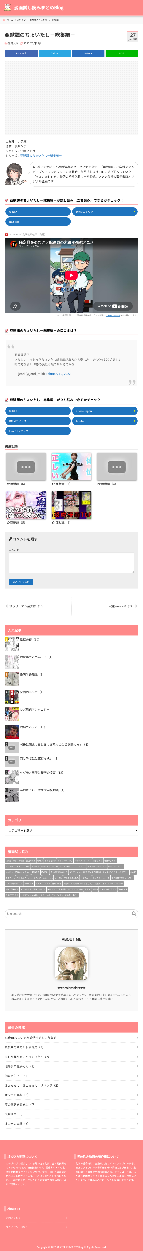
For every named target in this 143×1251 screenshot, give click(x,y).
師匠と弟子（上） (16, 1076)
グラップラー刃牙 (65, 860)
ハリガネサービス (42, 883)
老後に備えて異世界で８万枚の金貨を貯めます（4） (55, 744)
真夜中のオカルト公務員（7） (25, 1047)
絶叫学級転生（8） (32, 674)
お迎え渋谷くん (12, 889)
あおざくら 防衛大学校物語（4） (43, 790)
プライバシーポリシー (18, 1227)
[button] (134, 914)
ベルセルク (21, 877)
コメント (14, 549)
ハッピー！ (29, 883)
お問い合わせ (13, 1218)
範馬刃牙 (35, 872)
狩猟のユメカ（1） (32, 692)
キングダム (101, 866)
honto (80, 421)
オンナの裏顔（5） (17, 1095)
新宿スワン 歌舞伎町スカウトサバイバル (65, 889)
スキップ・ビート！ (82, 860)
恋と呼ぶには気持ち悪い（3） (40, 758)
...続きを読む (105, 999)
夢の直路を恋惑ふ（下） (21, 1104)
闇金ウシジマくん (115, 866)
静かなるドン (50, 860)
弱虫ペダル (30, 860)
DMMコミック (84, 211)
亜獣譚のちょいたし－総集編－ (41, 155)
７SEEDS (35, 866)
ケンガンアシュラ (115, 883)
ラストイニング (34, 877)
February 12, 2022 (58, 373)
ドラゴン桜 (45, 895)
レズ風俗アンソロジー (35, 709)
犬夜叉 (87, 889)
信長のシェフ (100, 883)
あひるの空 (97, 860)
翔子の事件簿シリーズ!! (122, 877)
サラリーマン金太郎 (49, 866)
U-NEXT (14, 211)
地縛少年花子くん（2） (20, 1066)
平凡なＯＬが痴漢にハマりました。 (78, 883)
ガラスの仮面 (18, 860)
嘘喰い (40, 860)
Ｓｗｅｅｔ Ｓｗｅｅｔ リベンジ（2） (32, 1085)
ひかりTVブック (18, 431)
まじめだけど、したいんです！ (73, 866)
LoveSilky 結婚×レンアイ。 (18, 872)
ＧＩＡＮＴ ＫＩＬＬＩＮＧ (18, 866)
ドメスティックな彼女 (29, 895)
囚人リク (91, 866)
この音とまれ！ (71, 895)
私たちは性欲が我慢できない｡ (33, 889)
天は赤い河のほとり (59, 872)
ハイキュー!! (86, 877)
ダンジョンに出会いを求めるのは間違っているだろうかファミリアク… (99, 872)
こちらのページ (113, 315)
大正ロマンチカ (12, 895)
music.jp (14, 221)
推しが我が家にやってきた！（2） (28, 1056)
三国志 (8, 860)
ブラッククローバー (14, 883)
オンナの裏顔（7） (17, 1123)
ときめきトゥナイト (101, 877)
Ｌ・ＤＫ (58, 877)
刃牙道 (95, 889)
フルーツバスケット (108, 889)
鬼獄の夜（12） (30, 639)
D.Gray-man (48, 877)
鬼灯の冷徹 (56, 883)
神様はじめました (71, 877)
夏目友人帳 (123, 889)
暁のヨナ (45, 872)
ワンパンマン (57, 895)
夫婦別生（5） (14, 1114)
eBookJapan (84, 411)
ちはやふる (10, 877)
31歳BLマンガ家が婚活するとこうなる (30, 1037)
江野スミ (13, 43)
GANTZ (133, 872)
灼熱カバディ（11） (33, 727)
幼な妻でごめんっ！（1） (37, 657)
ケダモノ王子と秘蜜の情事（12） (42, 772)
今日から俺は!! (110, 860)
